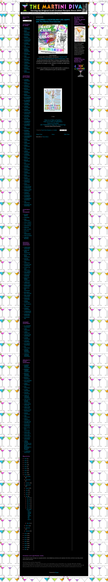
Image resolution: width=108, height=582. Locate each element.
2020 (25, 466)
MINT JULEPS (27, 229)
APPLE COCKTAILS (27, 83)
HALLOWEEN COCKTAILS (27, 272)
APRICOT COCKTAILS (27, 86)
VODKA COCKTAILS (27, 65)
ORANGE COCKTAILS (27, 166)
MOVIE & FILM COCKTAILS (27, 410)
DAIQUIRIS (26, 217)
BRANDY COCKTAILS (27, 37)
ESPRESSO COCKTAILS (27, 134)
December (28, 476)
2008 (25, 547)
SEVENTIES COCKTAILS (27, 425)
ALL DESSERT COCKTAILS (27, 326)
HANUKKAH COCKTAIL (27, 275)
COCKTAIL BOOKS (25, 13)
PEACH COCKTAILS (27, 169)
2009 (25, 545)
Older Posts (66, 134)
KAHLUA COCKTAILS (27, 53)
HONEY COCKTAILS (27, 146)
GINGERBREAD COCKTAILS (28, 137)
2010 (25, 543)
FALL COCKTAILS (27, 262)
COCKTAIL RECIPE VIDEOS (50, 13)
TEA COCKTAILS (27, 202)
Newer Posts (39, 134)
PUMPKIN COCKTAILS (27, 193)
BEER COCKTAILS (27, 31)
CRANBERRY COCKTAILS (27, 122)
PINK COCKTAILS (27, 416)
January (28, 531)
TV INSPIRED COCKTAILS (27, 452)
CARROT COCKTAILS (27, 107)
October (28, 482)
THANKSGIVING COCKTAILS (27, 312)
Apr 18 (28, 523)
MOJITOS (26, 231)
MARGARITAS (27, 225)
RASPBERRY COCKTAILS (27, 196)
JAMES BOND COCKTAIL (27, 404)
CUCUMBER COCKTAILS (27, 125)
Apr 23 (28, 506)
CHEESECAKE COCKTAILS (27, 335)
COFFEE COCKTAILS (27, 119)
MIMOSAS (26, 227)
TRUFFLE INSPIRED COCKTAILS (27, 355)
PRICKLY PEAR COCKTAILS (27, 190)
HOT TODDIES (27, 224)
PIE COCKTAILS (27, 347)
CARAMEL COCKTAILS (27, 104)
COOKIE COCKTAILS (27, 338)
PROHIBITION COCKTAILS (27, 422)
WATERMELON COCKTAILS (27, 205)
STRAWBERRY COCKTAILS (27, 199)
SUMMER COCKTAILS (27, 309)
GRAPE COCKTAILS (27, 140)
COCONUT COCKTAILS (27, 116)
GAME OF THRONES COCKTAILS (27, 397)
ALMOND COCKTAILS (27, 80)
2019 (25, 468)
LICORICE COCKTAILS (27, 154)
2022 (25, 462)
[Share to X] (63, 130)
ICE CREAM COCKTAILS (27, 344)
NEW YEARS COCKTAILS (27, 296)
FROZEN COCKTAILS (27, 393)
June (27, 492)
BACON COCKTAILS (27, 89)
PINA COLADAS (28, 235)
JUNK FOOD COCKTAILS (27, 407)
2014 (25, 535)
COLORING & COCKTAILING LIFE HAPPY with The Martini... (29, 515)
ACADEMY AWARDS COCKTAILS (27, 366)
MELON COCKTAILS (27, 160)
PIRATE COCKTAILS (27, 419)
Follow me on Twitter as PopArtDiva (52, 120)
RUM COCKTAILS (27, 56)
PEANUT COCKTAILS (27, 172)
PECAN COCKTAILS (27, 178)
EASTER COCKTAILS (27, 259)
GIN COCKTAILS (27, 46)
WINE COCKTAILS (27, 71)
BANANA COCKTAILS (27, 92)
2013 (25, 537)
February (28, 527)
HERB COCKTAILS (27, 143)
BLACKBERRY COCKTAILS (27, 98)
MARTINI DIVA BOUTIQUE (36, 13)
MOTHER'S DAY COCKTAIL (27, 293)
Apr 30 (28, 497)
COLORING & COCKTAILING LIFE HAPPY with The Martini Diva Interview (53, 21)
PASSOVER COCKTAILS (27, 299)
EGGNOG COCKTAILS (27, 131)
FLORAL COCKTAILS (27, 390)
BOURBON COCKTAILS (27, 34)
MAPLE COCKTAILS (27, 157)
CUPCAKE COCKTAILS (27, 341)
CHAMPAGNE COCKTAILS (27, 40)
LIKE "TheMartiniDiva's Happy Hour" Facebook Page (53, 124)
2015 (25, 533)
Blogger (57, 572)
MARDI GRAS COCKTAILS (27, 285)
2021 (25, 464)
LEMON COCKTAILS (27, 151)
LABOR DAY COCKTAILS (27, 282)
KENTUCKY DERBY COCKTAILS (27, 279)
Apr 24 (28, 503)
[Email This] (60, 130)
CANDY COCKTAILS (27, 332)
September (28, 484)
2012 (25, 539)
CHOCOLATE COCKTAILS (27, 113)
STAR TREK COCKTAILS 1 (27, 432)
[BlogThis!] (62, 130)
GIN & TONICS (27, 222)
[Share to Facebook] (64, 130)
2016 (25, 474)
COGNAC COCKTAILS (27, 43)
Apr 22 (28, 507)
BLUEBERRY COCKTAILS (27, 101)
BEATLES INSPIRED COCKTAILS (27, 375)
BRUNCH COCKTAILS (27, 378)
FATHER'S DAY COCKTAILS (27, 265)
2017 (25, 472)
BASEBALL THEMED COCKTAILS (27, 370)
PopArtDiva (59, 13)
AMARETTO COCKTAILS (27, 28)
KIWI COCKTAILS (27, 148)
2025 (25, 460)
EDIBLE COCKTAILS (27, 384)
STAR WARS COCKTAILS (27, 438)
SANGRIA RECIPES (26, 238)
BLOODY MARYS (26, 215)
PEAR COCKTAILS (27, 175)
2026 (25, 458)
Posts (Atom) (45, 136)
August (27, 488)
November (28, 479)
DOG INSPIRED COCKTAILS (28, 381)
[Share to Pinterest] (66, 130)
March (27, 525)
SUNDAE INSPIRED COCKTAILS (27, 351)
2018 (25, 470)
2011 (25, 541)
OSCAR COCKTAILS (27, 413)
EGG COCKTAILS (27, 128)
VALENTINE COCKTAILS (27, 315)
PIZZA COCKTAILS (27, 184)
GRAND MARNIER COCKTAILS (27, 50)
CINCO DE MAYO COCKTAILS (27, 251)
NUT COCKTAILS (27, 163)
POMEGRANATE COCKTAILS (27, 187)
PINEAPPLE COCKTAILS (27, 181)
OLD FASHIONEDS (27, 233)
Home (53, 134)
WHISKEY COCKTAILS (27, 68)
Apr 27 (28, 501)
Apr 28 (28, 500)
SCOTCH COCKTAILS (27, 59)
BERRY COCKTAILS (27, 95)
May (27, 494)
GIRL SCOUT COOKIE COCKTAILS (27, 401)
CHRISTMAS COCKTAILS (27, 248)
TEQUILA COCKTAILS (27, 62)
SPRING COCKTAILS (27, 301)
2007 (25, 549)
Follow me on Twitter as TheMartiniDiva (52, 121)
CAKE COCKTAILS (27, 329)
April (27, 496)
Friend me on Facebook (53, 123)
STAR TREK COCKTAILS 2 (27, 435)
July (27, 490)
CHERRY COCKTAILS (27, 110)
